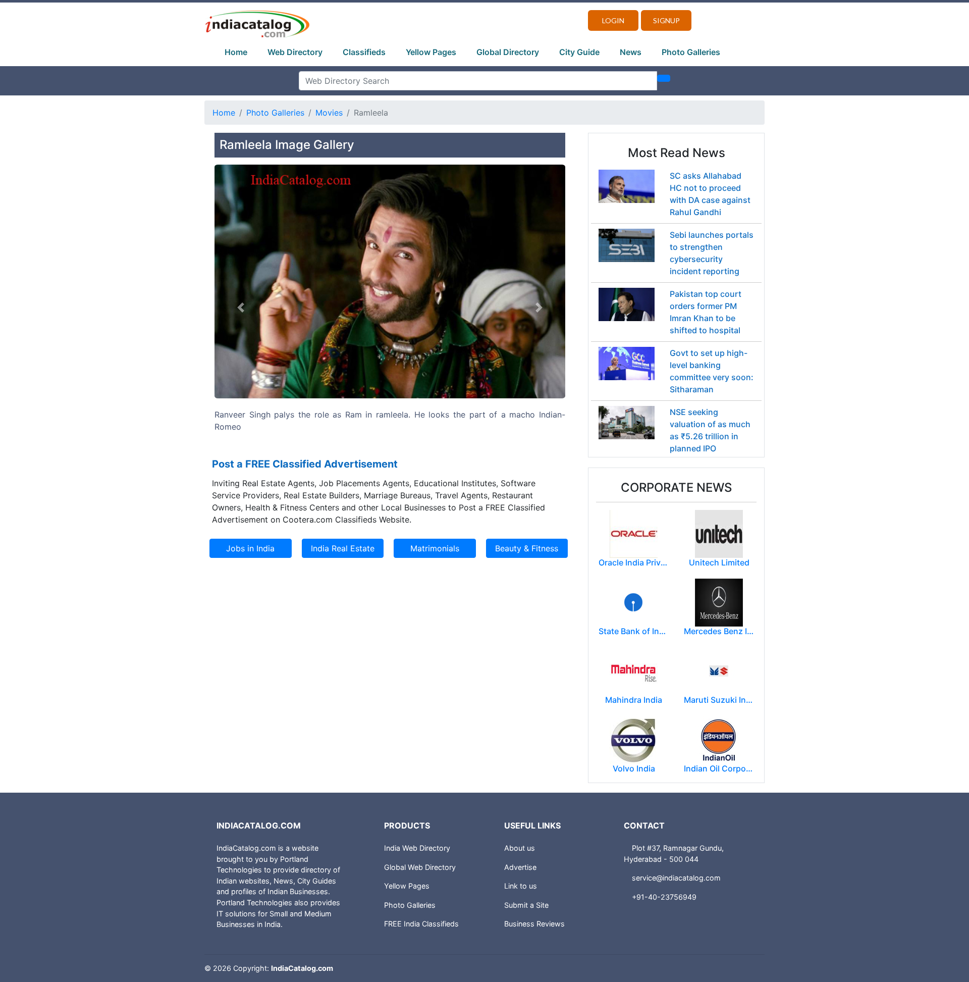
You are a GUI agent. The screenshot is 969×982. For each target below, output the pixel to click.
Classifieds (364, 52)
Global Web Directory (420, 867)
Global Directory (507, 52)
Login (613, 20)
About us (519, 848)
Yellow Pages (431, 52)
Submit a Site (526, 905)
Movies (329, 113)
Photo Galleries (691, 52)
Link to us (520, 886)
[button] (240, 308)
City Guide (579, 52)
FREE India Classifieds (421, 923)
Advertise (520, 867)
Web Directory (294, 52)
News (630, 52)
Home (236, 52)
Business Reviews (534, 923)
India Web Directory (417, 848)
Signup (666, 20)
